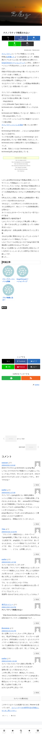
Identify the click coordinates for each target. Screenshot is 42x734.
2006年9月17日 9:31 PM (9, 631)
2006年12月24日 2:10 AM (9, 661)
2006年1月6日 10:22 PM (9, 607)
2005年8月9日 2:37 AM (8, 492)
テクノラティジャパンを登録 (12, 125)
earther (4, 490)
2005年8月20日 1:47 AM (9, 562)
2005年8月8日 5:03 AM (8, 465)
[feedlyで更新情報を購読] (11, 378)
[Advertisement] (21, 332)
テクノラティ (6, 54)
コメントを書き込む (21, 698)
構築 (5, 307)
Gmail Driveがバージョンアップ (13, 63)
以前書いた (11, 57)
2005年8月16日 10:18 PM (9, 532)
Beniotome (5, 628)
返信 (37, 485)
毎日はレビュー (7, 604)
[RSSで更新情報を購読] (30, 378)
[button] (27, 44)
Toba (3, 529)
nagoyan (5, 462)
